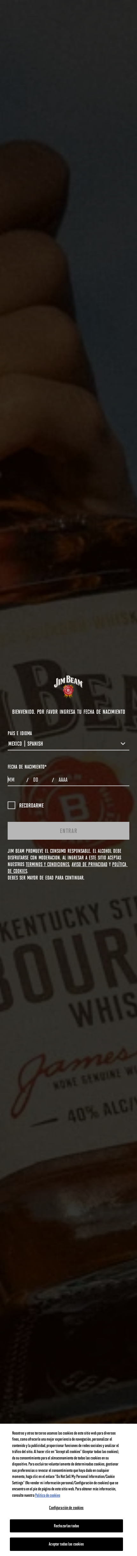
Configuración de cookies (66, 1507)
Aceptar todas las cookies (66, 1543)
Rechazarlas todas (66, 1525)
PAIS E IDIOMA (20, 733)
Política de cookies (47, 1495)
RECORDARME (31, 805)
